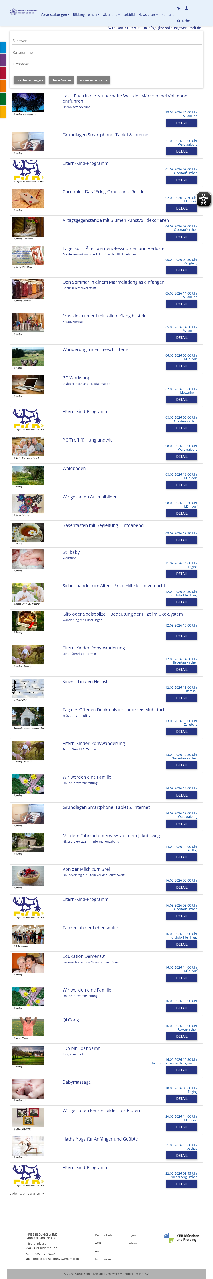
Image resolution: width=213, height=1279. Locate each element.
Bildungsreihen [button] (85, 14)
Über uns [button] (110, 14)
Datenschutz (104, 1235)
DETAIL (182, 122)
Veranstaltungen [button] (54, 14)
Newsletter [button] (146, 14)
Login (132, 1235)
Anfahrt (100, 1251)
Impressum (103, 1259)
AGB (98, 1243)
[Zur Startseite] (24, 12)
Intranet (134, 1243)
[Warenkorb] (179, 8)
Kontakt (167, 14)
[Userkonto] (187, 8)
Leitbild (129, 14)
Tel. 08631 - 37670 (126, 27)
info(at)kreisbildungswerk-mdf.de (174, 27)
